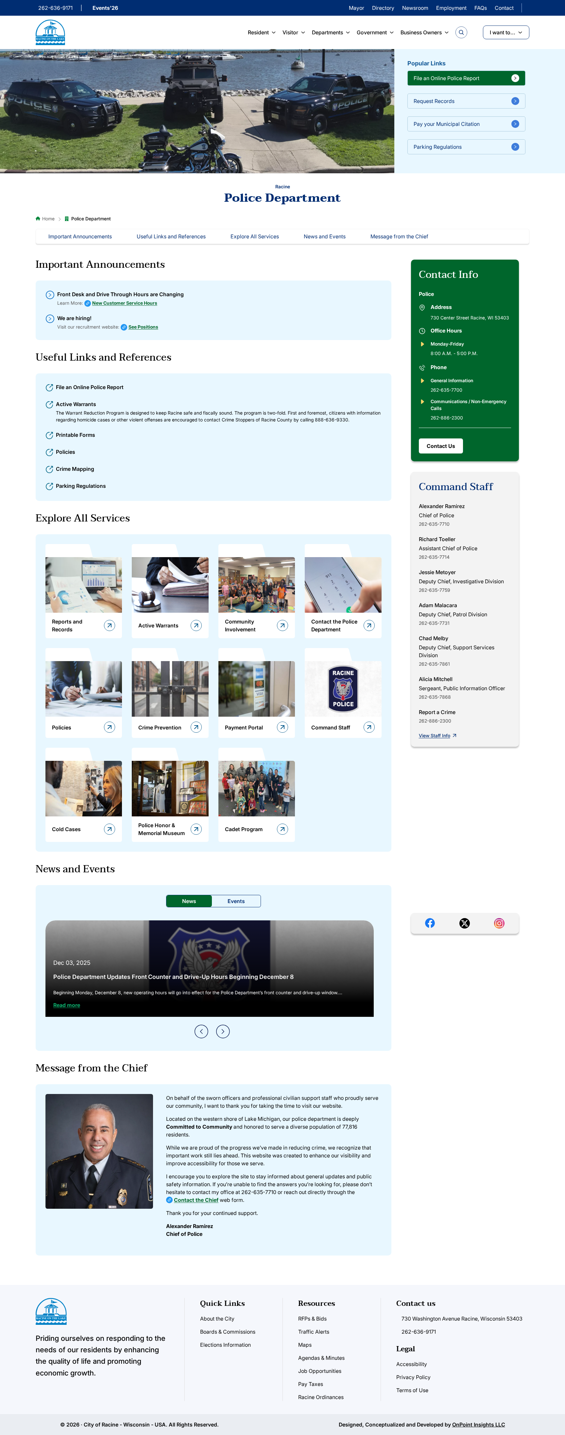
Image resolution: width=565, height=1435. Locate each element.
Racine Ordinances (321, 1397)
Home (48, 218)
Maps (305, 1344)
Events (236, 901)
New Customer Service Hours (124, 303)
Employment (451, 8)
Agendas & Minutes (321, 1358)
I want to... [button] (502, 32)
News (189, 901)
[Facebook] (430, 923)
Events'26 (105, 8)
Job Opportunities (319, 1371)
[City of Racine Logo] (50, 32)
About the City (217, 1318)
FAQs (480, 8)
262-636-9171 (55, 8)
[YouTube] (499, 923)
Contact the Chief (196, 1200)
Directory (383, 8)
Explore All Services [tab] (255, 236)
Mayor (356, 8)
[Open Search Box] (461, 32)
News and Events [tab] (325, 236)
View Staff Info (434, 735)
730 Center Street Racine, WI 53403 (470, 317)
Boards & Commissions (227, 1331)
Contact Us (441, 446)
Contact (504, 8)
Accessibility (411, 1364)
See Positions (143, 327)
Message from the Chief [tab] (399, 236)
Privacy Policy (413, 1377)
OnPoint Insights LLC (478, 1424)
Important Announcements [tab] (80, 236)
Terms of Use (412, 1390)
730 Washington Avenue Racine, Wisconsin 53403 (462, 1318)
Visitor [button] (290, 32)
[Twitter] (464, 923)
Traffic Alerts (313, 1331)
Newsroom (415, 8)
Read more (66, 1005)
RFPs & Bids (312, 1318)
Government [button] (372, 32)
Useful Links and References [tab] (171, 236)
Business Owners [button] (421, 32)
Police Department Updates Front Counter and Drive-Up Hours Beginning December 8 (173, 976)
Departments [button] (327, 32)
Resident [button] (258, 32)
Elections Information (225, 1344)
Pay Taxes (310, 1384)
